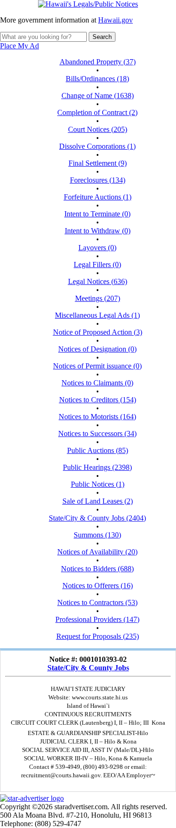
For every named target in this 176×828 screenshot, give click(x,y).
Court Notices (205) (97, 129)
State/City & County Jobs (88, 668)
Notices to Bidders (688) (97, 569)
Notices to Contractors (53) (97, 602)
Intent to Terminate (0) (97, 214)
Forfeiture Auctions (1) (97, 197)
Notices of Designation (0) (97, 349)
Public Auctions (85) (97, 450)
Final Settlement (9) (98, 163)
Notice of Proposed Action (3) (97, 332)
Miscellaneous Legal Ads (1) (97, 315)
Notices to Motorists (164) (97, 417)
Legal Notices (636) (97, 281)
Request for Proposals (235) (97, 636)
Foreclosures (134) (97, 180)
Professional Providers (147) (97, 619)
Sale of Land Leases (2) (97, 501)
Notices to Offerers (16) (97, 586)
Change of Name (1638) (97, 96)
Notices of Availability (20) (97, 552)
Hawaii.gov (115, 20)
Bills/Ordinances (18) (97, 79)
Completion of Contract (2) (97, 112)
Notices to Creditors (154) (97, 400)
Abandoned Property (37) (98, 62)
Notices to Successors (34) (97, 433)
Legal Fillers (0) (97, 264)
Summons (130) (97, 535)
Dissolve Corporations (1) (97, 146)
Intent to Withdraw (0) (97, 231)
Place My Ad (19, 46)
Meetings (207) (97, 298)
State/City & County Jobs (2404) (97, 518)
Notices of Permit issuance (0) (97, 366)
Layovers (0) (97, 248)
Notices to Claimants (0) (97, 383)
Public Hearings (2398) (97, 467)
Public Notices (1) (97, 484)
